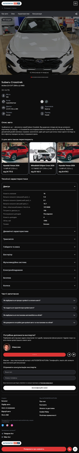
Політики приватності (46, 383)
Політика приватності (48, 415)
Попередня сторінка (10, 8)
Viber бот (7, 437)
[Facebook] (3, 425)
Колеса (6, 285)
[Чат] (75, 449)
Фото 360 (5, 415)
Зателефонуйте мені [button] (39, 388)
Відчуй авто (6, 411)
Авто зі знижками (8, 408)
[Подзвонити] (69, 449)
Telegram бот (9, 433)
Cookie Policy (44, 412)
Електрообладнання (13, 270)
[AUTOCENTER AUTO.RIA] (12, 3)
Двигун (6, 186)
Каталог (5, 401)
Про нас (43, 401)
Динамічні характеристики (15, 231)
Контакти (43, 405)
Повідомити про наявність (34, 449)
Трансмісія (8, 239)
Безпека (7, 278)
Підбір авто (6, 404)
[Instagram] (12, 425)
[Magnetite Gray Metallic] (46, 101)
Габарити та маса (11, 247)
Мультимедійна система (14, 262)
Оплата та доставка (47, 408)
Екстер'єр (7, 254)
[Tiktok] (7, 425)
